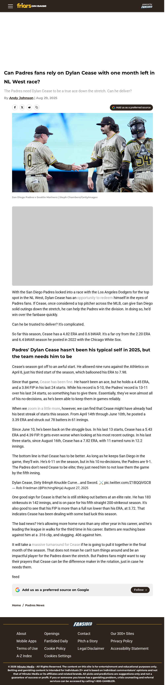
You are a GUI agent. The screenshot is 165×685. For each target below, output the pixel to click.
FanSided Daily (56, 641)
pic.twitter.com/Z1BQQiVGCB (127, 482)
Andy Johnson (21, 98)
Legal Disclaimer (91, 648)
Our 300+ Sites (122, 633)
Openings (51, 633)
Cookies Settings (57, 656)
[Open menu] (10, 6)
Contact (84, 633)
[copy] (36, 107)
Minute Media (25, 666)
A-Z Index (24, 656)
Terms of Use (27, 648)
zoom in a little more (43, 408)
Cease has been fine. (56, 382)
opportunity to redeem (95, 298)
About (21, 633)
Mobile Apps (26, 641)
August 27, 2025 (76, 488)
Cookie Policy (55, 648)
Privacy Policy (122, 641)
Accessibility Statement (129, 648)
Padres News (34, 605)
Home (16, 605)
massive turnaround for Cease (56, 544)
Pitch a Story (88, 641)
